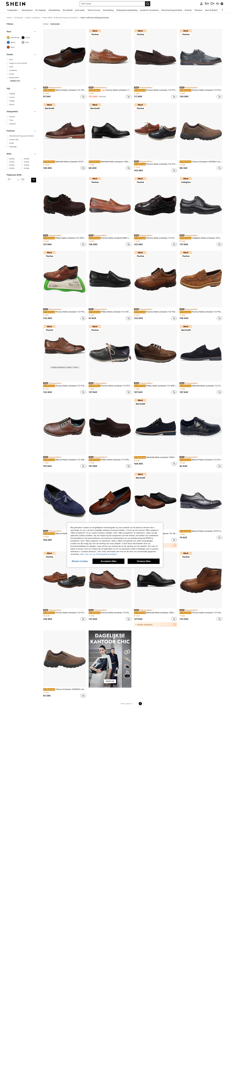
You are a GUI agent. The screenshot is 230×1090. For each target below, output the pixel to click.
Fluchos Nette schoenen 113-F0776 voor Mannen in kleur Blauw (110, 386)
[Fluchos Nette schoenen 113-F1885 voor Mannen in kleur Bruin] (64, 353)
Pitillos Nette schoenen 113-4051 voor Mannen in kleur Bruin (155, 386)
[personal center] (201, 3)
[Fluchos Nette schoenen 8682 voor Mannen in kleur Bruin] (110, 205)
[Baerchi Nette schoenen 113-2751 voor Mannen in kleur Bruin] (64, 57)
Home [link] (9, 18)
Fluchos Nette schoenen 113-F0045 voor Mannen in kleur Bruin (110, 613)
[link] (206, 3)
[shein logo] (15, 4)
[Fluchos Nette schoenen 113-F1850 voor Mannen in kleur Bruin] (155, 279)
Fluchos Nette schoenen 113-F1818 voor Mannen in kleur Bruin (201, 312)
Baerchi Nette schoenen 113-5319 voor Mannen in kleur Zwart (201, 460)
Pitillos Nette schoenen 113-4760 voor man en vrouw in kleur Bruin (110, 460)
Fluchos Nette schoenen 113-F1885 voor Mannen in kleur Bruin (65, 386)
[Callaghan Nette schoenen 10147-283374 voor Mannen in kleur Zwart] (201, 205)
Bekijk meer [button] (15, 81)
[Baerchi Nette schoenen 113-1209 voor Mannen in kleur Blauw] (64, 500)
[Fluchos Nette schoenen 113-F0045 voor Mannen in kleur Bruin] (110, 579)
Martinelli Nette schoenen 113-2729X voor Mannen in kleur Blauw (201, 386)
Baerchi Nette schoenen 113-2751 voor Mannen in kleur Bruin (65, 90)
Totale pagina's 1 (126, 704)
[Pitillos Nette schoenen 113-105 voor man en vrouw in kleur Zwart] (110, 279)
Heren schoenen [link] (33, 18)
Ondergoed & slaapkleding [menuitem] (126, 10)
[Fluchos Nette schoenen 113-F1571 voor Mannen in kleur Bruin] (155, 57)
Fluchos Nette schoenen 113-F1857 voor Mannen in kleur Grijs (201, 90)
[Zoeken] (147, 3)
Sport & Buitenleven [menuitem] (213, 10)
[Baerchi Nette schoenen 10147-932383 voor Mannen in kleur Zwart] (201, 500)
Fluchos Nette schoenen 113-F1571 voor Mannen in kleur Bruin (155, 90)
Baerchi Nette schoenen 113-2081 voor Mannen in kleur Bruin (65, 460)
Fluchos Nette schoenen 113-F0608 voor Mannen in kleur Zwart (155, 238)
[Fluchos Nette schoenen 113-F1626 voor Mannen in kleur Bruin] (64, 279)
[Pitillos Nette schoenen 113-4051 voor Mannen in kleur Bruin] (155, 353)
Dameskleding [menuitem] (54, 10)
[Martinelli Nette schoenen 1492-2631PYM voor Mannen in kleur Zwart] (110, 131)
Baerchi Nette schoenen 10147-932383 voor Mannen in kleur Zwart (201, 531)
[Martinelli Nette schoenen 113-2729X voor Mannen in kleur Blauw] (201, 353)
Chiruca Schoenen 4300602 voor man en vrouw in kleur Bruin (201, 162)
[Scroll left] (219, 10)
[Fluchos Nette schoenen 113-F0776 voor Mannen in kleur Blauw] (110, 353)
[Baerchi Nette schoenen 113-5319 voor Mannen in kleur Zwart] (201, 426)
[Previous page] (137, 703)
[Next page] (143, 703)
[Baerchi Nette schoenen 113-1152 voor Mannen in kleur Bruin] (110, 500)
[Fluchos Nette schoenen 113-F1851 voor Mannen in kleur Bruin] (201, 579)
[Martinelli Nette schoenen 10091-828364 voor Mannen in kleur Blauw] (155, 426)
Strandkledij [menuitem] (67, 10)
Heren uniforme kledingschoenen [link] (94, 18)
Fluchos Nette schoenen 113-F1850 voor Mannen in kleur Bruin (155, 312)
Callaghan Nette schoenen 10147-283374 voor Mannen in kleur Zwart (201, 238)
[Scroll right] (222, 10)
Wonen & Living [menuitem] (94, 10)
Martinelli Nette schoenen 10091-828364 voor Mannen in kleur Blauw (155, 457)
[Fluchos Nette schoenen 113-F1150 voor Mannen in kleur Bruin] (110, 57)
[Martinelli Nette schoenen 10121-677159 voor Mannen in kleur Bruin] (64, 131)
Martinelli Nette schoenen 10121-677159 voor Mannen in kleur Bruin (65, 162)
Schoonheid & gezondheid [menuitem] (171, 10)
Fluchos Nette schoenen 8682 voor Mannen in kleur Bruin (110, 238)
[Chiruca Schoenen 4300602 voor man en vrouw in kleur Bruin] (201, 131)
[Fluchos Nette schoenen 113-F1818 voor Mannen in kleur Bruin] (201, 279)
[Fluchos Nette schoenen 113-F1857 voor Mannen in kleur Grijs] (201, 57)
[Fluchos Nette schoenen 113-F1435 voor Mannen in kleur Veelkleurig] (155, 131)
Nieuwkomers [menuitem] (27, 10)
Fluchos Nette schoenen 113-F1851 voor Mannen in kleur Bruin (201, 613)
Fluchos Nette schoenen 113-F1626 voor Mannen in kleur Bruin (65, 312)
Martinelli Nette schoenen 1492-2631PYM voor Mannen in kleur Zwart (110, 162)
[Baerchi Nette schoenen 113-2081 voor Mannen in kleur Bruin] (64, 426)
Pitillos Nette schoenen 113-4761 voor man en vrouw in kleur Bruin (65, 238)
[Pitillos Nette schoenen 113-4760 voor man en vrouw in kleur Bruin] (110, 426)
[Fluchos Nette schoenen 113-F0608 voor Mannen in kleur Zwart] (155, 205)
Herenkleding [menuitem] (108, 10)
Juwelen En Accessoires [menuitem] (149, 10)
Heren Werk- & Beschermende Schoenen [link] (60, 18)
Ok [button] (34, 180)
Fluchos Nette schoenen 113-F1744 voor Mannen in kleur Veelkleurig (65, 613)
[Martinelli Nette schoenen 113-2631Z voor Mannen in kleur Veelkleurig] (155, 500)
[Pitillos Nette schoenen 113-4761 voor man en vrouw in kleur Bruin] (64, 205)
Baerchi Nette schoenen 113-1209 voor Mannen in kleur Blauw (65, 533)
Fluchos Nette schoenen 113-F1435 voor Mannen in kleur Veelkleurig (155, 164)
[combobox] (53, 24)
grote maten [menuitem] (80, 10)
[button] (217, 3)
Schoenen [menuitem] (198, 10)
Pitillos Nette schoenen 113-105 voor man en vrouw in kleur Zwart (110, 312)
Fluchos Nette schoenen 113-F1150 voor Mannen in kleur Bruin (110, 90)
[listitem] (64, 64)
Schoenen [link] (18, 18)
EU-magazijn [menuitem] (40, 10)
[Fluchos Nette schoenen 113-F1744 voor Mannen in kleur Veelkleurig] (64, 579)
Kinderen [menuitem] (188, 10)
